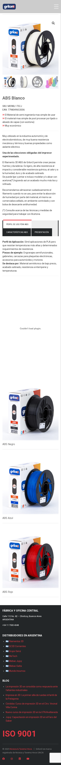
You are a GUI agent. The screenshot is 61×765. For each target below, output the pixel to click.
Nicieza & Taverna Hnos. (21, 749)
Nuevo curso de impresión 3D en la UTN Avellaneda (32, 712)
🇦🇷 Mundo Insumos (15, 671)
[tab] (17, 224)
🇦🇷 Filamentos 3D (15, 641)
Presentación (42, 232)
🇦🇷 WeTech (11, 656)
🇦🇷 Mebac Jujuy (14, 661)
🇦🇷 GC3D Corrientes (16, 646)
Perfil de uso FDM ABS (17, 224)
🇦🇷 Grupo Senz (13, 651)
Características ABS (17, 232)
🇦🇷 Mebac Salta (14, 666)
